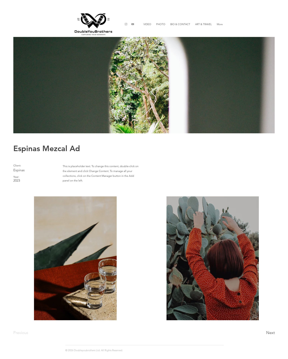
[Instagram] (126, 24)
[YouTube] (132, 24)
